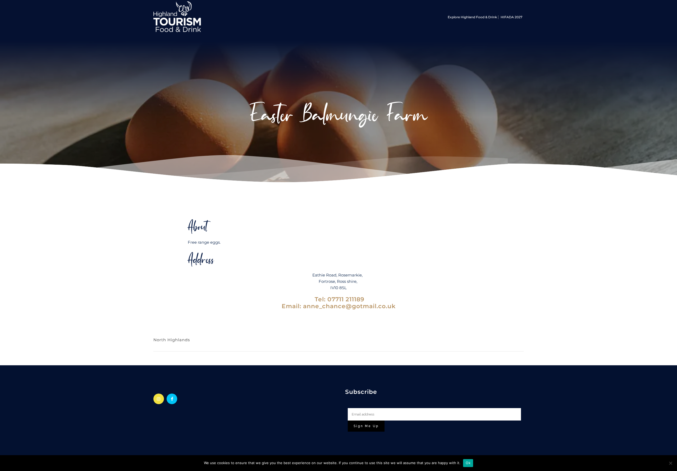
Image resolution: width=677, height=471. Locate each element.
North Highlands (171, 339)
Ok (468, 463)
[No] (670, 463)
